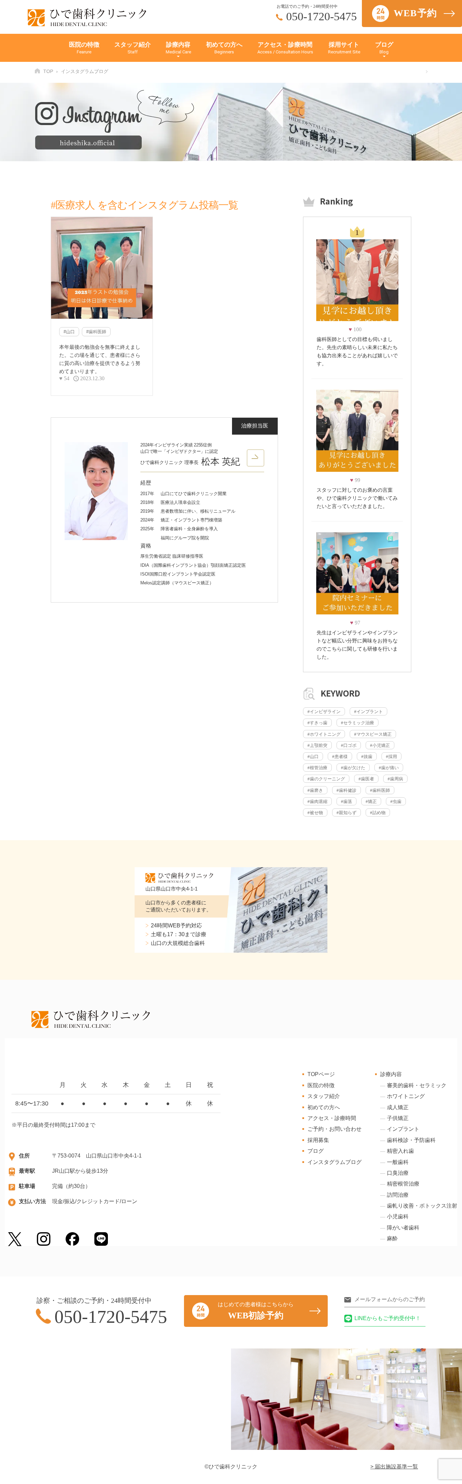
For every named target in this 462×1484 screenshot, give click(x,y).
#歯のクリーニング (326, 778)
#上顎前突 (317, 745)
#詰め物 (378, 812)
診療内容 (178, 47)
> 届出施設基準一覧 (394, 1466)
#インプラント (368, 711)
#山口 (69, 331)
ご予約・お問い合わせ (334, 1129)
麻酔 (392, 1238)
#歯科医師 (96, 331)
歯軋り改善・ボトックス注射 (422, 1206)
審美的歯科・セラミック (416, 1085)
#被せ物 (315, 812)
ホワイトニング (406, 1096)
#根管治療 (317, 767)
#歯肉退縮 (317, 801)
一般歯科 (398, 1162)
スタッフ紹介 (132, 47)
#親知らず (346, 812)
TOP (48, 71)
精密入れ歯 (400, 1151)
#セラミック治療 (357, 722)
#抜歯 (366, 756)
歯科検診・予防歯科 (411, 1140)
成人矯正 (398, 1107)
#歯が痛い (389, 767)
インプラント (403, 1129)
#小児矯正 (380, 745)
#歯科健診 (346, 790)
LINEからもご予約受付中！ (387, 1318)
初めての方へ (224, 47)
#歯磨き (315, 790)
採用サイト (344, 47)
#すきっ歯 (317, 722)
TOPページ (321, 1074)
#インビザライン (324, 711)
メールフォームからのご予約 (389, 1299)
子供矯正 (398, 1118)
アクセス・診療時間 (285, 47)
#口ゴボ (348, 745)
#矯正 (371, 801)
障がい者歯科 (403, 1228)
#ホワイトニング (324, 734)
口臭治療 (398, 1173)
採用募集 (318, 1140)
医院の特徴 (84, 47)
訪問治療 (398, 1195)
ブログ (384, 47)
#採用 (391, 756)
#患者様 (340, 756)
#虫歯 (395, 801)
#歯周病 (395, 778)
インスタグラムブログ (334, 1162)
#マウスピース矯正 (373, 734)
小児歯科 (398, 1216)
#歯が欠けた (353, 767)
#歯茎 (346, 801)
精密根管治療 (403, 1184)
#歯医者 (366, 778)
